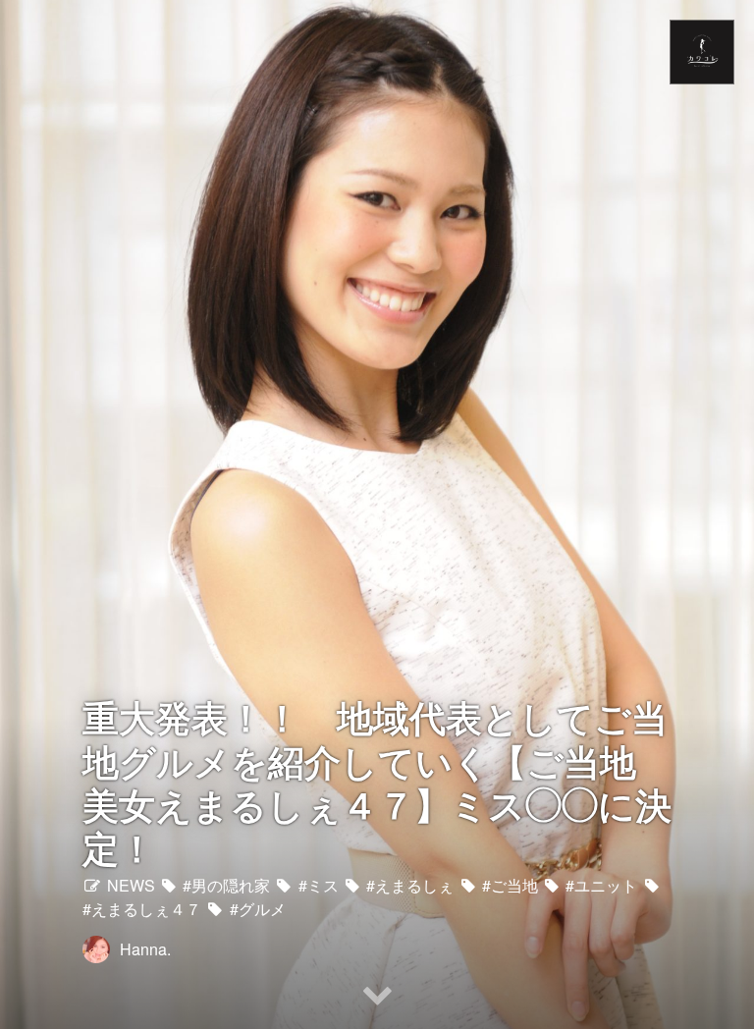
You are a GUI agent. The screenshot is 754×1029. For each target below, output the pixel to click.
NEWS (129, 885)
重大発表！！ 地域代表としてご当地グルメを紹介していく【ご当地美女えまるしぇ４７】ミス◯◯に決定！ (377, 781)
